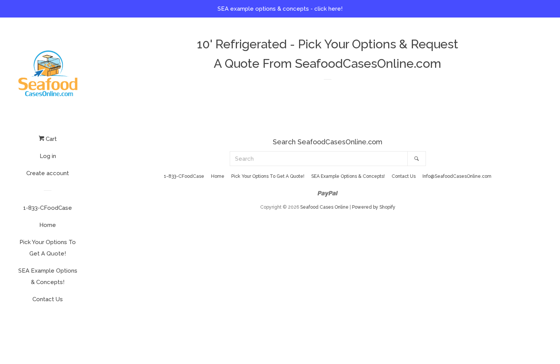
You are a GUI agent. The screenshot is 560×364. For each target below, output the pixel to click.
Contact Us (47, 299)
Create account (47, 173)
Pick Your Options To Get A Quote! (47, 248)
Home (47, 225)
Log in (48, 156)
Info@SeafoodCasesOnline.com (456, 176)
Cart (50, 139)
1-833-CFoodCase (47, 207)
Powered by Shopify (373, 207)
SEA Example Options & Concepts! (47, 276)
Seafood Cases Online (324, 207)
